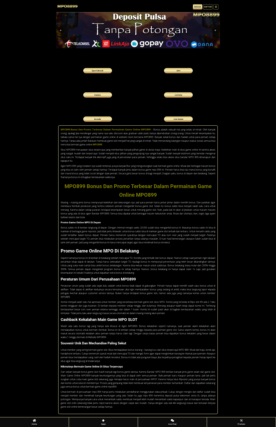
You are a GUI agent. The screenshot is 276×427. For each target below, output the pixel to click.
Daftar (208, 6)
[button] (60, 30)
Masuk (197, 6)
